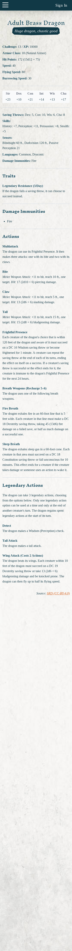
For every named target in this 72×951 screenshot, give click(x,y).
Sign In (61, 5)
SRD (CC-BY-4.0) (58, 593)
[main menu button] (5, 5)
